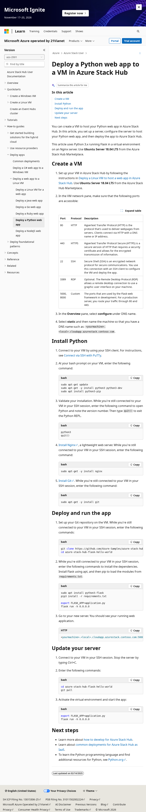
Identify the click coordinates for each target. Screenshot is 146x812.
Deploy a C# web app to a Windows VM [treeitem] (28, 170)
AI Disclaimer (63, 804)
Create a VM (62, 98)
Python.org (115, 760)
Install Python (63, 103)
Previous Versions (86, 804)
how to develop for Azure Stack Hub (108, 740)
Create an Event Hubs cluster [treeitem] (23, 111)
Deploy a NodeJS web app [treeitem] (28, 233)
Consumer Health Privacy (33, 809)
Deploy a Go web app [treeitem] (28, 207)
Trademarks (82, 809)
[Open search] (138, 31)
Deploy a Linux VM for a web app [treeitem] (30, 192)
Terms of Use (62, 809)
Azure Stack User (74, 53)
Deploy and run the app (69, 108)
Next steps (61, 117)
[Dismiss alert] (139, 7)
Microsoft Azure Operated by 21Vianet (25, 804)
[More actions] (140, 53)
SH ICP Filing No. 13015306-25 (21, 799)
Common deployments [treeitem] (26, 161)
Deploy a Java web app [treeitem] (29, 200)
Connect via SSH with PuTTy (82, 355)
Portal (115, 41)
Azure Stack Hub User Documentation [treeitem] (20, 74)
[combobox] (24, 57)
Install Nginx (67, 445)
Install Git (65, 481)
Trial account (132, 41)
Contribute (119, 804)
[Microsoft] (6, 31)
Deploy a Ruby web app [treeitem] (30, 213)
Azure (56, 53)
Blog (103, 804)
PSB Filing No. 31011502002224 (64, 799)
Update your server (66, 113)
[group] (101, 550)
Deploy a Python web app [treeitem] (29, 222)
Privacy (94, 799)
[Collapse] (44, 50)
